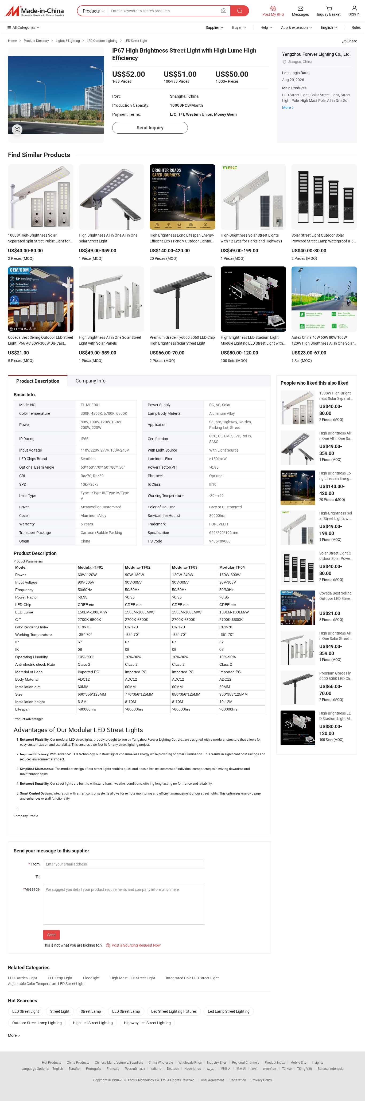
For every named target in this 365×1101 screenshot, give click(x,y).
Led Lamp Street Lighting (229, 1011)
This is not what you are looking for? (73, 945)
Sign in (354, 14)
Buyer (237, 27)
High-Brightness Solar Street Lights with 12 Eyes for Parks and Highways (336, 515)
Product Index (275, 1062)
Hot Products (51, 1062)
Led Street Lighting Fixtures (174, 1011)
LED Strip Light (60, 977)
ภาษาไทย (270, 1068)
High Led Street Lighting (93, 1022)
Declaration (238, 1080)
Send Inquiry (150, 127)
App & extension (294, 27)
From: (34, 864)
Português (93, 1068)
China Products (78, 1062)
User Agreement (212, 1080)
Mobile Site (298, 1062)
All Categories (24, 27)
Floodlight (91, 977)
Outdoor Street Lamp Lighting (37, 1022)
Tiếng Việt (304, 1068)
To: (38, 876)
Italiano (155, 1068)
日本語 (241, 1068)
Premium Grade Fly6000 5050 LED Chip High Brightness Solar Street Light (335, 676)
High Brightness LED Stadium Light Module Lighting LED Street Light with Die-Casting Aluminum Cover (336, 716)
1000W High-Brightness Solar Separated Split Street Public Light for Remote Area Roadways (335, 395)
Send (51, 934)
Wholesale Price (189, 1062)
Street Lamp (91, 1011)
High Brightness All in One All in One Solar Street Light (335, 435)
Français (113, 1068)
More (286, 107)
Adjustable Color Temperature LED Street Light (46, 983)
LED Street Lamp (126, 1011)
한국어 (226, 1068)
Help (264, 27)
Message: (31, 889)
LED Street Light (25, 1011)
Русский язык (135, 1068)
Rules (356, 27)
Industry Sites (217, 1062)
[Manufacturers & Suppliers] (34, 11)
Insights (317, 1062)
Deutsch (173, 1068)
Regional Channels (245, 1062)
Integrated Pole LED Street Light (192, 977)
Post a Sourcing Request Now (133, 945)
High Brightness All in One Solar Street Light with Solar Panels (336, 636)
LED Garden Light (22, 977)
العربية (211, 1068)
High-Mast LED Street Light (132, 977)
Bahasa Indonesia (331, 1068)
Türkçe (287, 1068)
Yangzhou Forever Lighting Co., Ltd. (316, 54)
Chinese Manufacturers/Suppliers (119, 1062)
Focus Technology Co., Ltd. (147, 1080)
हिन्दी (254, 1068)
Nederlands (192, 1068)
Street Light (59, 1011)
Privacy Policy (262, 1080)
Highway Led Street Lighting (147, 1022)
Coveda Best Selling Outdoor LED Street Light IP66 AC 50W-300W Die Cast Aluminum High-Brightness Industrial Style (336, 596)
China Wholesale (161, 1062)
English (57, 1068)
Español (74, 1068)
